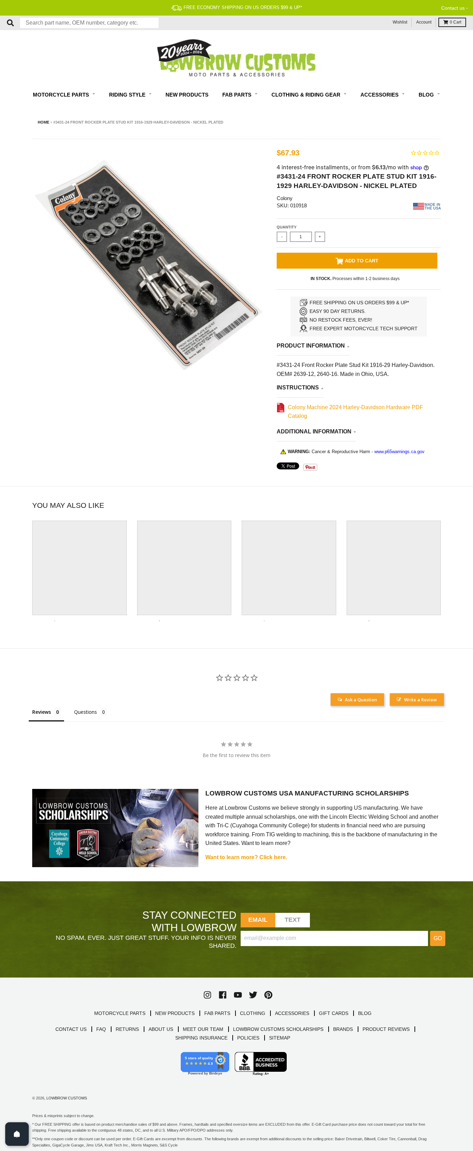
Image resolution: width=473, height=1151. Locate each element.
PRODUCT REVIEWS (386, 1029)
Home (43, 122)
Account (423, 22)
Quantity (286, 227)
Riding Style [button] (128, 95)
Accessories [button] (380, 95)
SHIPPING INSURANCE (201, 1038)
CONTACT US (71, 1029)
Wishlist (400, 22)
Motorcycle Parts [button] (61, 95)
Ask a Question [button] (361, 699)
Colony (285, 198)
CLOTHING (252, 1013)
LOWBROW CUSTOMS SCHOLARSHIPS (278, 1029)
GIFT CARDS (333, 1013)
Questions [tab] (85, 712)
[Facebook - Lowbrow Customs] (222, 995)
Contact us (453, 8)
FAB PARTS (217, 1013)
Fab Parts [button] (237, 95)
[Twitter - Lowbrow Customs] (253, 995)
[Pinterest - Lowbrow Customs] (268, 995)
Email (258, 919)
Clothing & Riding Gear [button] (306, 95)
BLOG (365, 1013)
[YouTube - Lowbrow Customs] (238, 995)
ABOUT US (161, 1029)
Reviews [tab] (41, 712)
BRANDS (343, 1029)
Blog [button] (427, 95)
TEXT (293, 919)
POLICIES (248, 1038)
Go (438, 938)
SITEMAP (279, 1038)
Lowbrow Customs (66, 1098)
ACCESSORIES (292, 1013)
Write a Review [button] (420, 699)
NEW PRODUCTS (175, 1013)
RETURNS (127, 1029)
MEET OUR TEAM (203, 1029)
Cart (455, 22)
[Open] (17, 1134)
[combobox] (89, 23)
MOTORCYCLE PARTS (119, 1013)
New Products (187, 95)
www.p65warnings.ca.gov (399, 451)
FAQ (101, 1029)
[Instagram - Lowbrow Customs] (207, 995)
